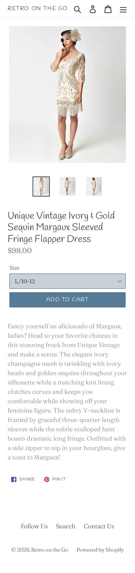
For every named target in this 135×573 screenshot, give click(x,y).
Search (65, 526)
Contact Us (99, 526)
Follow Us (34, 526)
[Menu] (123, 8)
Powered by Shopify (100, 549)
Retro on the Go (38, 8)
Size (14, 267)
